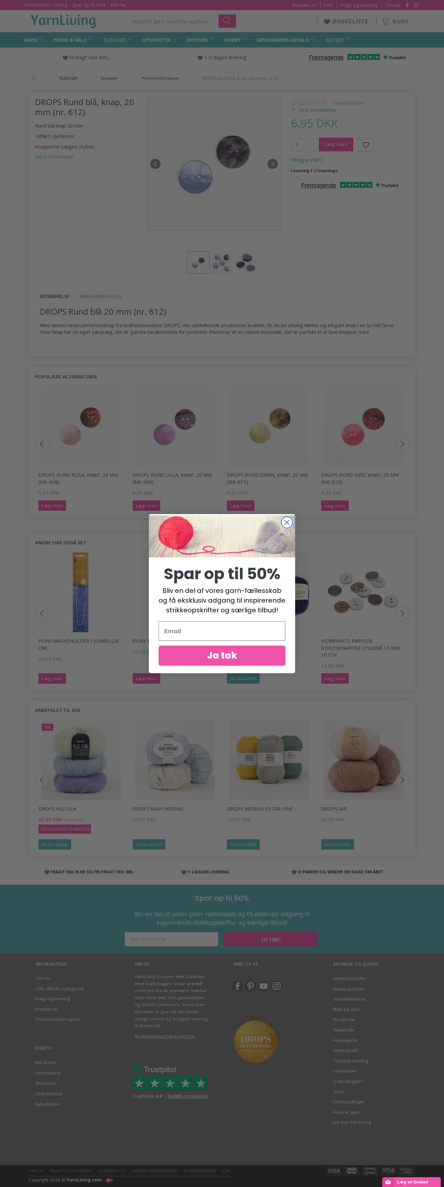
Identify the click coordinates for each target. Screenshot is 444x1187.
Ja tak (222, 655)
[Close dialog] (287, 522)
